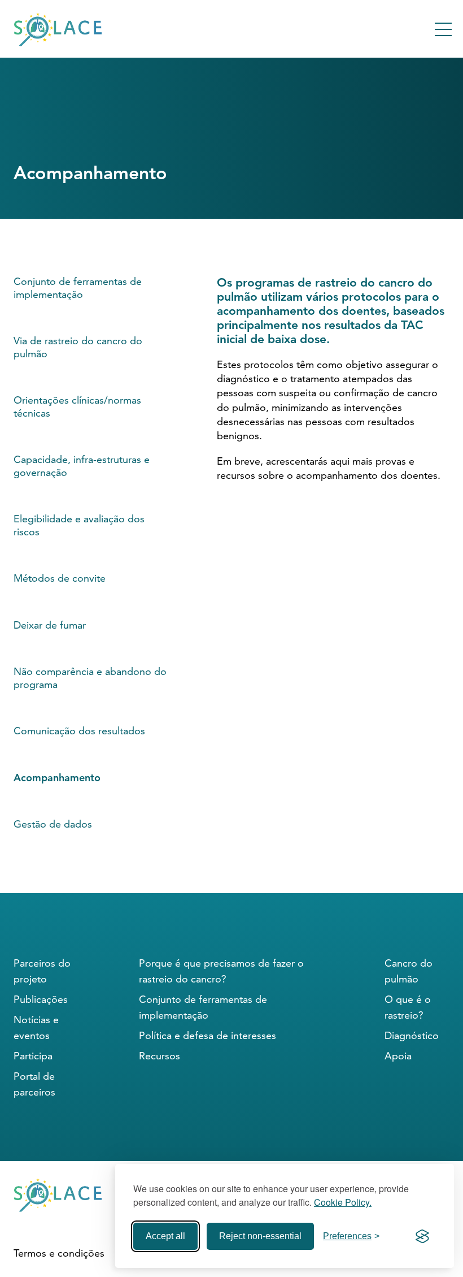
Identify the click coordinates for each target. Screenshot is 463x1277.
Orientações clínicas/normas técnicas (77, 406)
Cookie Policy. (343, 1202)
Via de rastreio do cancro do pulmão (78, 347)
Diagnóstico (412, 1035)
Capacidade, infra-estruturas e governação (82, 466)
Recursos (159, 1055)
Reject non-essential (260, 1236)
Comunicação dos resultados (79, 730)
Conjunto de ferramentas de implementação (78, 288)
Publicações (41, 999)
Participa (33, 1055)
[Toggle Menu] (443, 29)
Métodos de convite (60, 578)
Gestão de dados (53, 823)
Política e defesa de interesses (207, 1035)
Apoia (398, 1055)
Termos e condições (59, 1252)
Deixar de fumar (50, 624)
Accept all (165, 1236)
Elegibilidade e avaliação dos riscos (79, 525)
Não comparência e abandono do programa (90, 678)
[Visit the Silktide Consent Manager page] (422, 1236)
